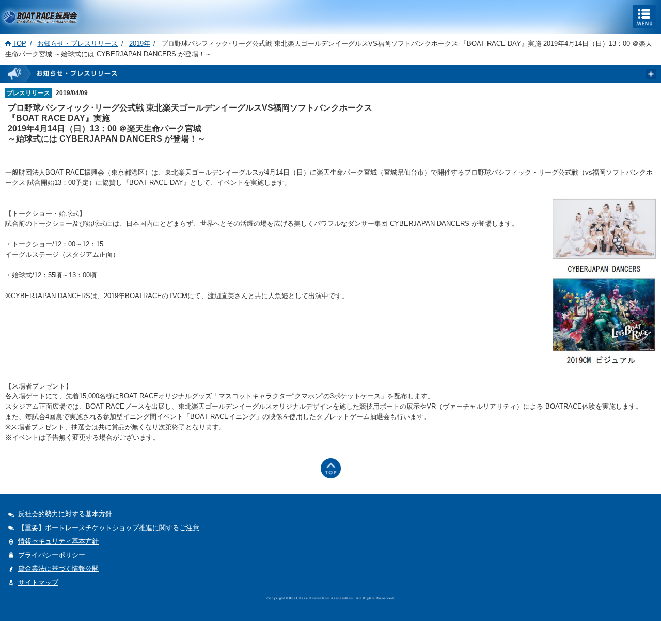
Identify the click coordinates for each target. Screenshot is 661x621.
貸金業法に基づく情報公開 (58, 568)
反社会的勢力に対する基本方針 (65, 514)
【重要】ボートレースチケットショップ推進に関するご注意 (108, 528)
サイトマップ (38, 582)
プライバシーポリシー (51, 555)
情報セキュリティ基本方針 (58, 541)
